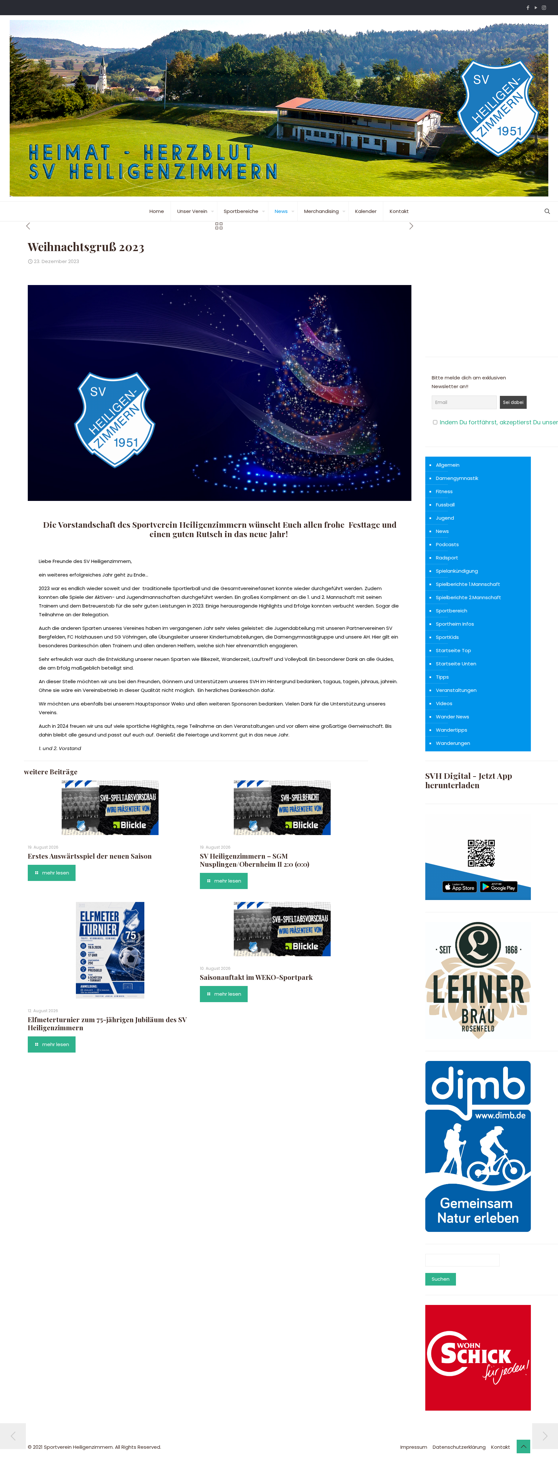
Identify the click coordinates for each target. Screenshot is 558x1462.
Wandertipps (451, 729)
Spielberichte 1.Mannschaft (468, 584)
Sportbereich (451, 610)
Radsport (447, 557)
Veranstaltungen (456, 690)
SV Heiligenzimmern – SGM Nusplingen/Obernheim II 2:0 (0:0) (254, 859)
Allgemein (448, 464)
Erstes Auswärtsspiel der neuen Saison (90, 855)
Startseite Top (453, 650)
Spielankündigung (457, 570)
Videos (444, 703)
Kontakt (500, 1447)
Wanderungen (453, 743)
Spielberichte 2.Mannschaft (468, 597)
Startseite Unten (456, 663)
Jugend (445, 517)
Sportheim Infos (455, 623)
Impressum (413, 1447)
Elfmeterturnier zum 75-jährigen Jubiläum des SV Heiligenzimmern (107, 1023)
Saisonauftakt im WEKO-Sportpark (256, 976)
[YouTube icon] (535, 7)
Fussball (445, 504)
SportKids (447, 637)
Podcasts (447, 544)
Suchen (441, 1279)
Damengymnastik (457, 478)
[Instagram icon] (544, 7)
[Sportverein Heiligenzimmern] (279, 108)
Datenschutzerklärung (459, 1447)
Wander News (452, 716)
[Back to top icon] (523, 1446)
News (442, 531)
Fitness (444, 491)
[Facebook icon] (527, 7)
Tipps (442, 676)
